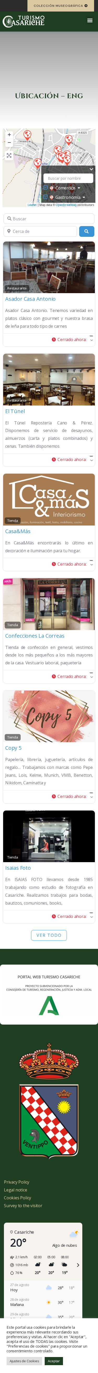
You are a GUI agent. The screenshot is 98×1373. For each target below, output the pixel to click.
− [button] (9, 142)
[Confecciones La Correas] (66, 160)
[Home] (23, 21)
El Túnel (15, 411)
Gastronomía (67, 197)
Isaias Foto (18, 867)
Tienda (12, 520)
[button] (89, 20)
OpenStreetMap (66, 205)
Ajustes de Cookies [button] (24, 1361)
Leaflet (32, 205)
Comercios (65, 188)
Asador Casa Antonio (30, 298)
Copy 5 (13, 747)
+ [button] (9, 134)
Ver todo (49, 935)
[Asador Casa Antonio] (27, 135)
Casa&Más (17, 531)
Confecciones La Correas (34, 635)
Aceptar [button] (54, 1361)
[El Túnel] (37, 163)
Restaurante (17, 288)
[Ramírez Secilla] (68, 139)
